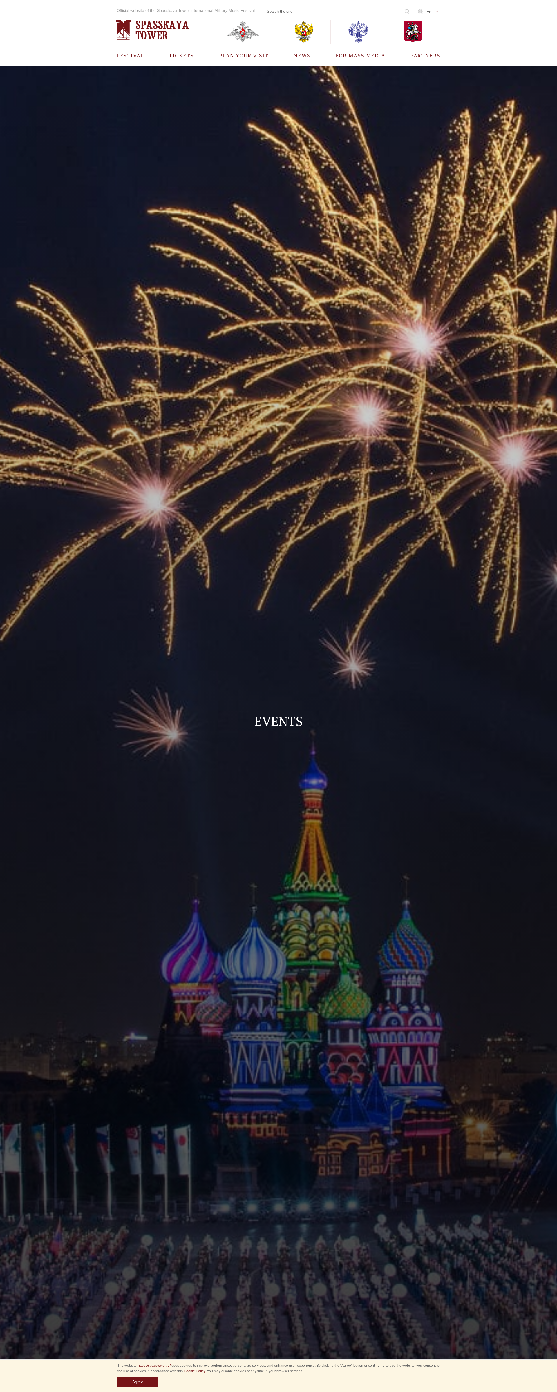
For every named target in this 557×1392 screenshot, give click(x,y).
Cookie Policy (194, 1371)
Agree (137, 1382)
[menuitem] (130, 55)
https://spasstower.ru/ (154, 1366)
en (428, 11)
